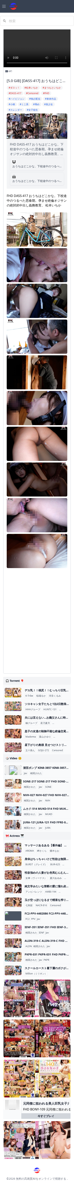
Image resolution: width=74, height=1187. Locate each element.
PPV (33, 919)
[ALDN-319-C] (13, 943)
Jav (25, 773)
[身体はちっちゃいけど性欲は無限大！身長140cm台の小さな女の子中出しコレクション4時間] (13, 861)
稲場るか (41, 695)
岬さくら (42, 850)
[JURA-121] (13, 824)
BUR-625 (55, 864)
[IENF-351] (13, 929)
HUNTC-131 (50, 709)
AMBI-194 (50, 891)
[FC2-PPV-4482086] (13, 916)
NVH (47, 800)
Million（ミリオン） (36, 973)
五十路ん (30, 750)
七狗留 (29, 905)
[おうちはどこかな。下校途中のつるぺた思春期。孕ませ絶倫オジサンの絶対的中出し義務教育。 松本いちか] (14, 162)
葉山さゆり (45, 736)
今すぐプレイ (46, 1116)
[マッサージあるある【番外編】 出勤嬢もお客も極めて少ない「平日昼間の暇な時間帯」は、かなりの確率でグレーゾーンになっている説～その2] (13, 847)
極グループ (31, 723)
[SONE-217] (13, 784)
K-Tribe (29, 695)
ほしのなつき (60, 723)
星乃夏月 (45, 723)
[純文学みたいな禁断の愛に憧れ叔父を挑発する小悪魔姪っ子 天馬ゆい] (13, 888)
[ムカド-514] (13, 811)
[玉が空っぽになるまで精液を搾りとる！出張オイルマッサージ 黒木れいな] (13, 902)
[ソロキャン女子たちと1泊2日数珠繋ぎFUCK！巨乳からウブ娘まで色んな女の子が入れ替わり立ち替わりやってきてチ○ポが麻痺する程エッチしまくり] (13, 706)
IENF (41, 932)
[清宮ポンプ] (13, 770)
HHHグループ (32, 709)
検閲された (36, 773)
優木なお (54, 850)
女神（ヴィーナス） (36, 878)
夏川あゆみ (56, 878)
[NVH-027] (13, 797)
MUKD (48, 814)
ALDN (28, 946)
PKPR (46, 960)
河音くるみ (55, 695)
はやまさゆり (61, 736)
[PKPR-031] (13, 957)
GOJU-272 (43, 750)
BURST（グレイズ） (36, 864)
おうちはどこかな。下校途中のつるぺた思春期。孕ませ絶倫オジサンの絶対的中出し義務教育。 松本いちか (35, 166)
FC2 (27, 919)
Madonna (30, 736)
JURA (48, 827)
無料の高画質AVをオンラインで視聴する (41, 1178)
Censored (65, 709)
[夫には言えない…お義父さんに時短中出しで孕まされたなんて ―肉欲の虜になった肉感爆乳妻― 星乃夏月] (13, 720)
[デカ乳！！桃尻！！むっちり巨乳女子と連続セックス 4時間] (13, 692)
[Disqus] (37, 620)
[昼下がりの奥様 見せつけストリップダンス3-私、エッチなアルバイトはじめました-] (13, 747)
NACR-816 (41, 905)
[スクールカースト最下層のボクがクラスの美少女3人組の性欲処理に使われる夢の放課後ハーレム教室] (13, 970)
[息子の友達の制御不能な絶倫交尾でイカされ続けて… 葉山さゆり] (13, 733)
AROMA (29, 850)
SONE (48, 787)
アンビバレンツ (33, 891)
